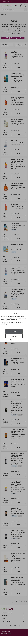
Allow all (14, 331)
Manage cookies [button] (14, 339)
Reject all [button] (14, 336)
